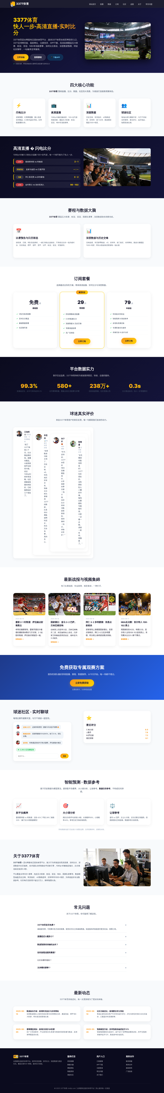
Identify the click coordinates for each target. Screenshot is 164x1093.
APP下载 (100, 1065)
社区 (124, 4)
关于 (139, 4)
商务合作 (129, 1065)
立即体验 (21, 57)
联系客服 (129, 1061)
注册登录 (100, 1068)
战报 (132, 4)
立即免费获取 (82, 683)
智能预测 (70, 1071)
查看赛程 (38, 57)
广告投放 (129, 1071)
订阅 (117, 4)
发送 (64, 756)
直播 (101, 4)
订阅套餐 (100, 1061)
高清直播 (70, 1061)
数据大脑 (70, 1065)
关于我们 (100, 1075)
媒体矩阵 (129, 1068)
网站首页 (92, 4)
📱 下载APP (55, 57)
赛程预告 (70, 1068)
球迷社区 (70, 1075)
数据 (109, 4)
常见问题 (149, 4)
